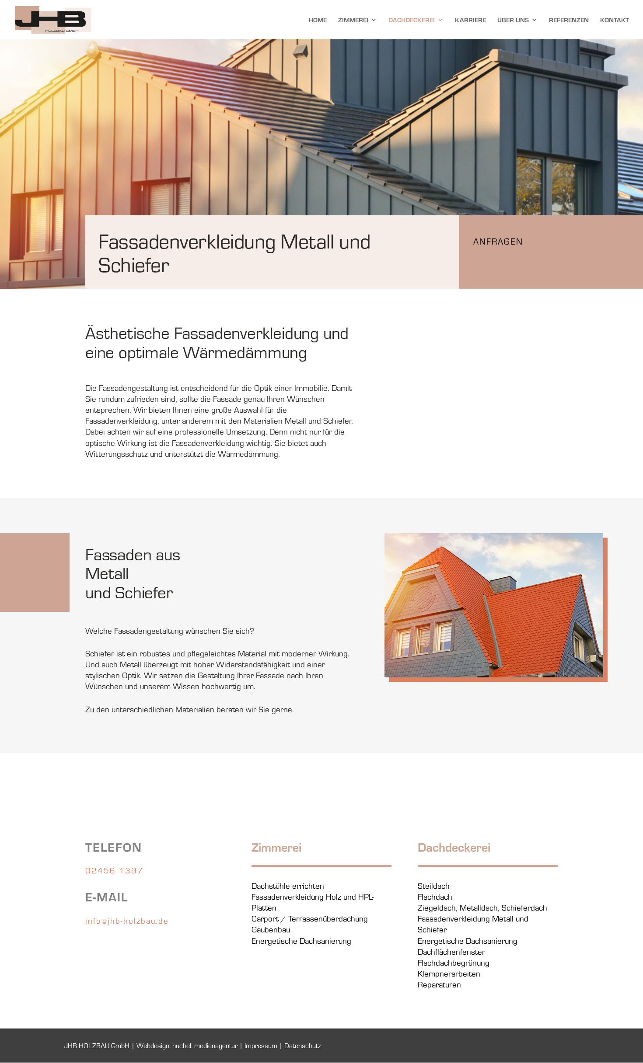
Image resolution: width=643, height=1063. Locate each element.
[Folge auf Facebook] (92, 946)
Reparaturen (439, 984)
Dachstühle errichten (288, 885)
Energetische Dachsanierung (301, 940)
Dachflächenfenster (451, 951)
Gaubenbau (271, 929)
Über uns (513, 20)
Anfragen (498, 241)
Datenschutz (302, 1045)
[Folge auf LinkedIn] (110, 946)
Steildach (434, 885)
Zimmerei (353, 20)
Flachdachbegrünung (453, 962)
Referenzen (569, 20)
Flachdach (435, 896)
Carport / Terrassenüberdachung (310, 918)
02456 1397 (114, 870)
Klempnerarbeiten (449, 973)
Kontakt (614, 20)
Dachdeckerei (411, 20)
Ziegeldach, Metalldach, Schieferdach (482, 907)
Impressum (261, 1045)
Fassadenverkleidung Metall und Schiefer (473, 923)
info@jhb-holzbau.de (127, 920)
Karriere (470, 20)
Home (318, 20)
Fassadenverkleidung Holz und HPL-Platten (313, 901)
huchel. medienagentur (205, 1045)
